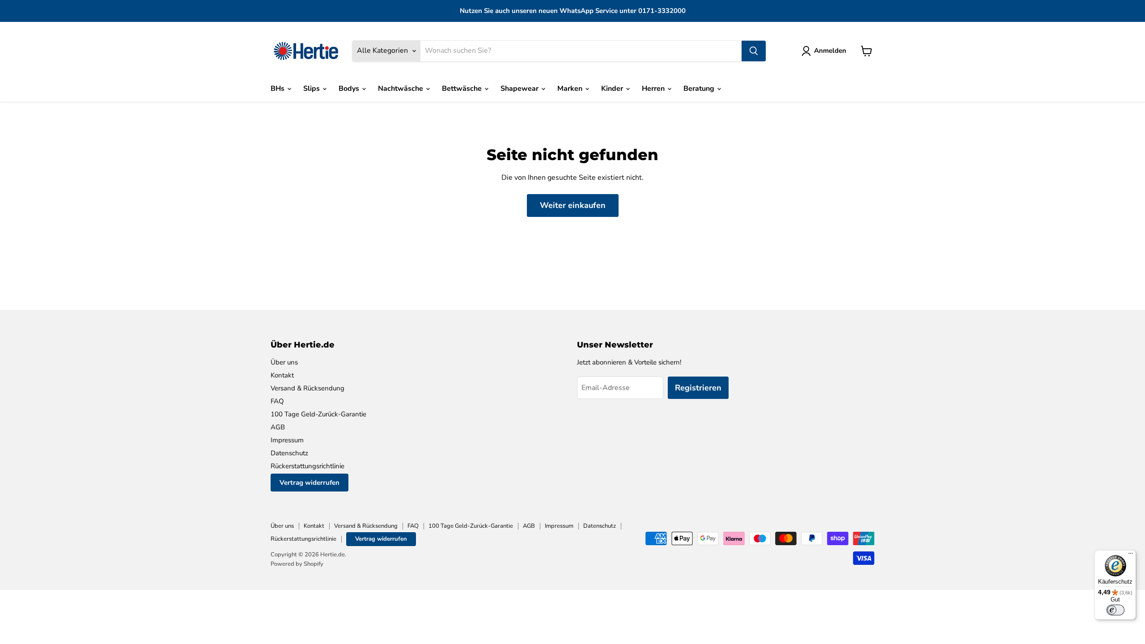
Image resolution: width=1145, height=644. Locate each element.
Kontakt (282, 375)
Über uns (284, 362)
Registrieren (698, 387)
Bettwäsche (462, 88)
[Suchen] (754, 51)
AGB (278, 427)
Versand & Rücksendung (307, 388)
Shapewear (520, 88)
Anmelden (830, 50)
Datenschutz (289, 453)
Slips (312, 88)
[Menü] (1130, 555)
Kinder (613, 88)
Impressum (287, 440)
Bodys (350, 88)
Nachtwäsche (401, 88)
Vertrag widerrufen (309, 482)
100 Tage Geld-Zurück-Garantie (318, 414)
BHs (278, 88)
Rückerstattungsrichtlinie (307, 466)
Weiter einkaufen (573, 205)
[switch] (1115, 610)
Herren (654, 88)
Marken (570, 88)
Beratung (699, 88)
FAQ (277, 401)
